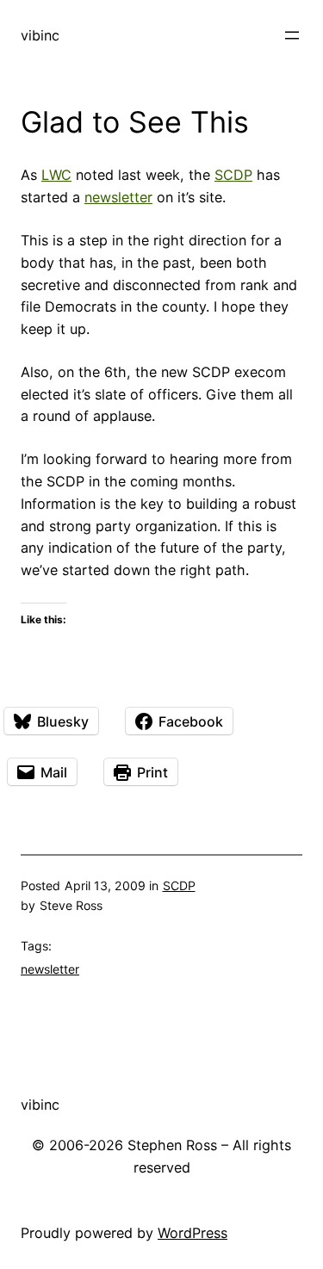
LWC (56, 174)
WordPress (192, 1232)
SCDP (233, 174)
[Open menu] (292, 35)
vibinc (40, 35)
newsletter (118, 197)
